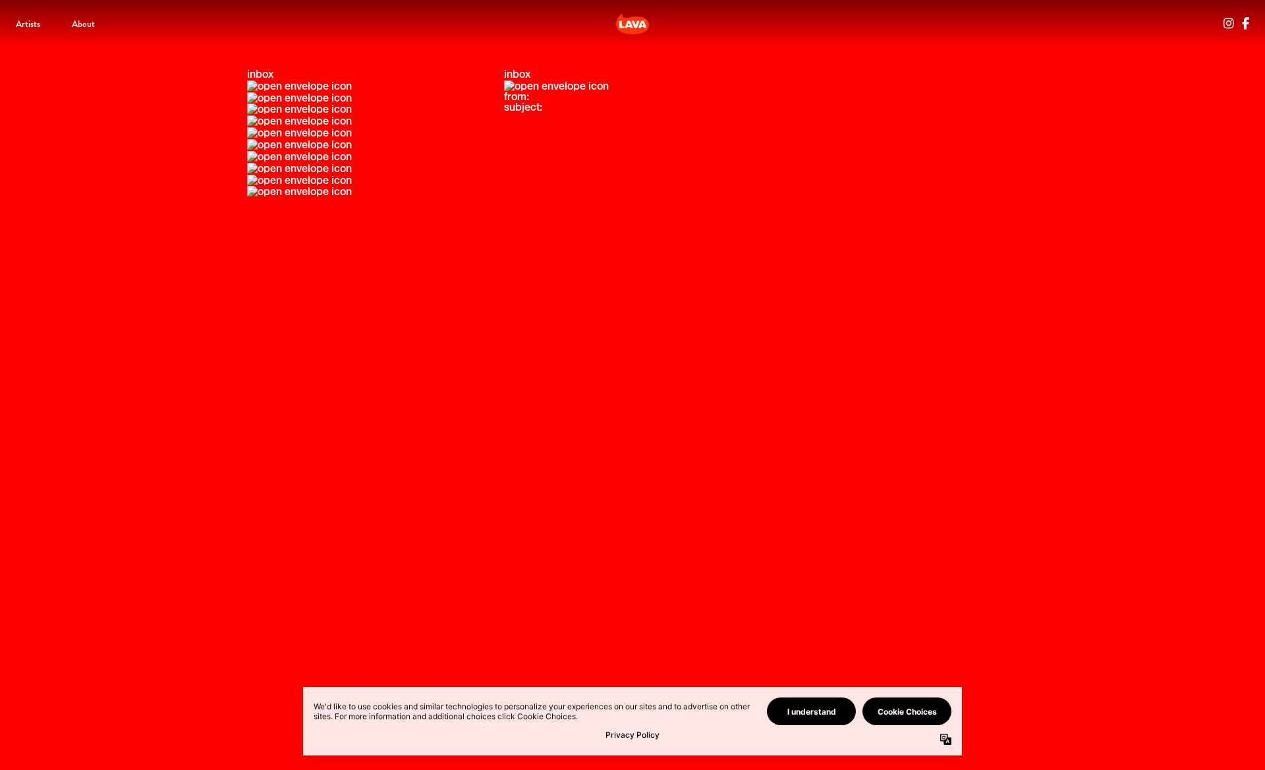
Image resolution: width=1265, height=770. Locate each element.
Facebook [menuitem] (1245, 24)
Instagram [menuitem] (1228, 24)
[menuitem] (28, 23)
